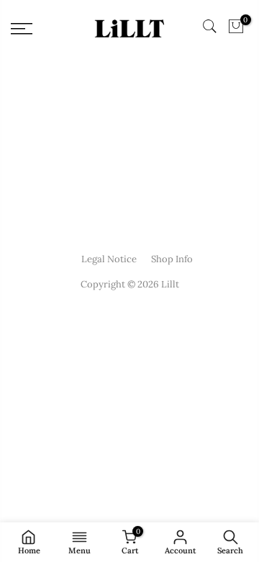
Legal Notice (109, 259)
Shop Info (172, 259)
